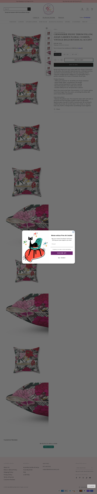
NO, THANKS (61, 257)
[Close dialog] (73, 232)
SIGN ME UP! (61, 253)
